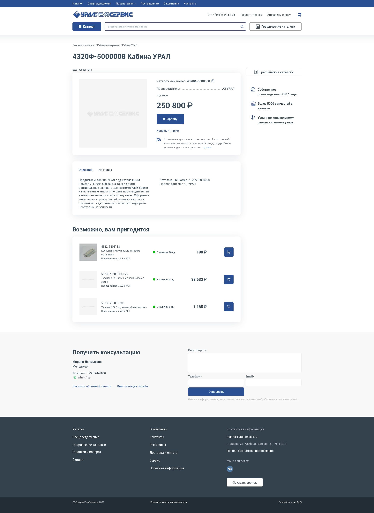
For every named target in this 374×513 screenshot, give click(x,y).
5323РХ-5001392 (112, 303)
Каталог (89, 26)
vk (230, 469)
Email (250, 376)
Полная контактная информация (250, 451)
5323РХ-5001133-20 (114, 274)
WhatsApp (84, 377)
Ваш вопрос (197, 350)
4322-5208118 (110, 246)
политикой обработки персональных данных (272, 399)
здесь (207, 147)
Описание (85, 170)
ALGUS (298, 502)
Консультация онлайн (132, 386)
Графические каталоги (278, 26)
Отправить (216, 391)
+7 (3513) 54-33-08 (223, 14)
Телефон (195, 376)
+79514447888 (96, 373)
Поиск (242, 26)
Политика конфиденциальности (168, 502)
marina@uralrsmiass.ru (242, 437)
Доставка (105, 170)
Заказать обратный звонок (91, 386)
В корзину (170, 119)
